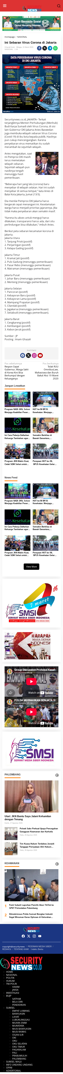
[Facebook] (22, 355)
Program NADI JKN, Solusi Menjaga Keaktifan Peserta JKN (17, 411)
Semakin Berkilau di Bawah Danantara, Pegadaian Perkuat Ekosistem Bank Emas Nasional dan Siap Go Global (43, 437)
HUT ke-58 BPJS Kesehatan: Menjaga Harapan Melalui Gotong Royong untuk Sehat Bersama (44, 411)
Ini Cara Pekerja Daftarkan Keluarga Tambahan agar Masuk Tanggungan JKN (17, 437)
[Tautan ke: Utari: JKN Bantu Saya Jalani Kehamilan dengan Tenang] (31, 796)
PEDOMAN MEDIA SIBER (40, 946)
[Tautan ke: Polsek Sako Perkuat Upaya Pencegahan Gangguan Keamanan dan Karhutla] (11, 833)
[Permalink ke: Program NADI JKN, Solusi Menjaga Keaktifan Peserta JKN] (17, 399)
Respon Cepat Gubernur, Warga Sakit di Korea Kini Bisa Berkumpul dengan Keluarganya (16, 371)
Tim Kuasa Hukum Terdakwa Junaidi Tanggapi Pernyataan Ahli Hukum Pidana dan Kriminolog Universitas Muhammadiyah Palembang (37, 845)
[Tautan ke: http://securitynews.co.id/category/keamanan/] (57, 864)
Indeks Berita (37, 949)
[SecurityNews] (32, 8)
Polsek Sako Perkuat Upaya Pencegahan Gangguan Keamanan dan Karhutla (39, 830)
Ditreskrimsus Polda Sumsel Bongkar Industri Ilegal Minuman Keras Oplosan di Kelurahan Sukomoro (31, 916)
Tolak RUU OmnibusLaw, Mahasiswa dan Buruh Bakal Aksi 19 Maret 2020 (46, 371)
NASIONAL (9, 49)
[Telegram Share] (50, 48)
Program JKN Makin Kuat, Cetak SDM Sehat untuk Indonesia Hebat (17, 463)
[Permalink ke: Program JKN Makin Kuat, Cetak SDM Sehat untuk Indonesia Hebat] (17, 451)
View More (31, 566)
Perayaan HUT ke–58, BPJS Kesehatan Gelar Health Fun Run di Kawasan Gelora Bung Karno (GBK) (44, 463)
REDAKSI (6, 949)
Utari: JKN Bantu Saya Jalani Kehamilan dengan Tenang (28, 818)
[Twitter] (28, 355)
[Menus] (4, 5)
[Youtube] (40, 355)
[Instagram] (34, 355)
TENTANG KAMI (21, 949)
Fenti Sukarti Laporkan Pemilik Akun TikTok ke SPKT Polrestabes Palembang (31, 906)
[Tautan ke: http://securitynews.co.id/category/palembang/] (57, 775)
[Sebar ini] (39, 48)
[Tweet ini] (44, 48)
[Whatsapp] (55, 48)
